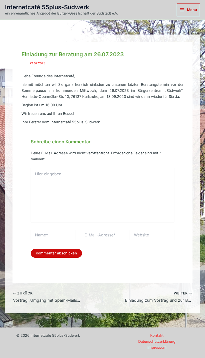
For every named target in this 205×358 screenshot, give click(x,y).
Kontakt (157, 335)
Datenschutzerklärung (157, 341)
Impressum (157, 347)
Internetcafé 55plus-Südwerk (47, 7)
